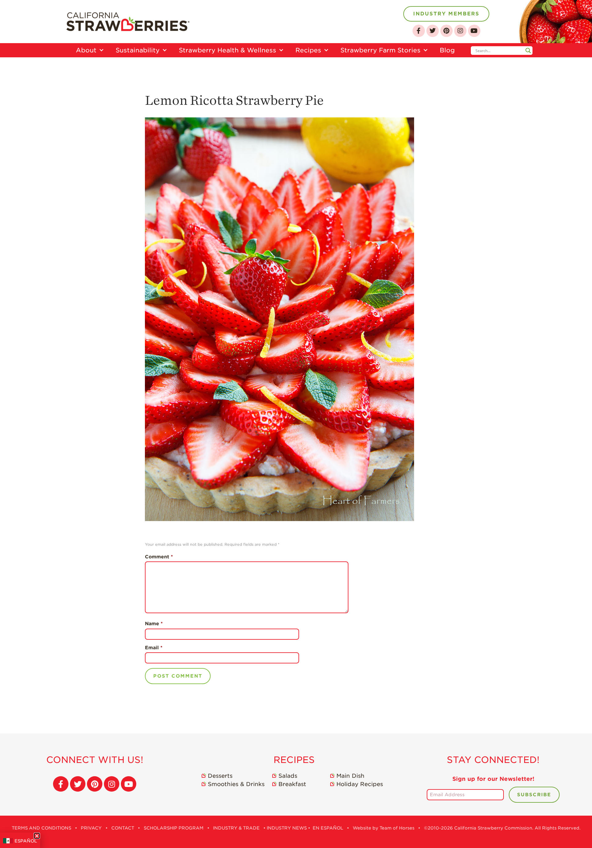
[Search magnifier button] (528, 50)
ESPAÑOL (25, 840)
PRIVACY (91, 828)
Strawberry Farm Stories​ (380, 50)
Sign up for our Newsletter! (493, 779)
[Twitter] (432, 31)
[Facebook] (419, 31)
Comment (159, 557)
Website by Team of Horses (383, 828)
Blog (447, 50)
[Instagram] (460, 31)
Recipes (308, 50)
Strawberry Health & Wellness (227, 50)
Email (153, 647)
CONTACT (122, 828)
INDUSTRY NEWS (287, 828)
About (86, 50)
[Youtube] (474, 31)
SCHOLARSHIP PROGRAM (174, 828)
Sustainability (138, 50)
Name (154, 623)
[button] (37, 836)
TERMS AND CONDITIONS (41, 828)
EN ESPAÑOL (328, 828)
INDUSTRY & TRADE (236, 828)
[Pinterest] (446, 31)
